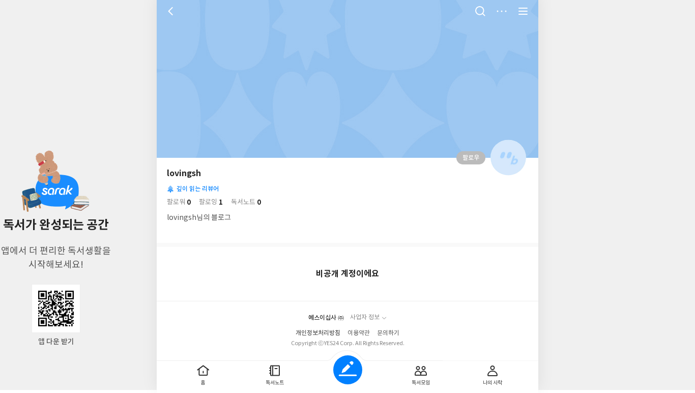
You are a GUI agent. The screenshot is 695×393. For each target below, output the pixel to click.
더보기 (502, 11)
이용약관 (358, 333)
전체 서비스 (523, 11)
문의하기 (388, 333)
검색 (480, 11)
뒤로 (172, 11)
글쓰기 (347, 369)
